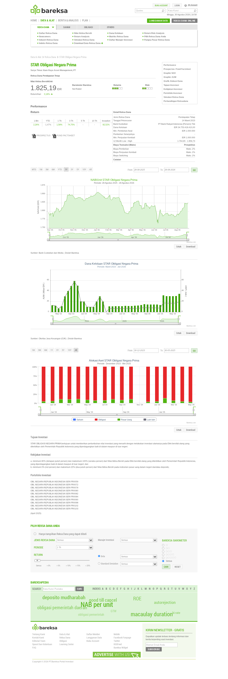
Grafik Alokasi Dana (173, 81)
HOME (34, 20)
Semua (169, 561)
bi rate (176, 612)
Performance (170, 65)
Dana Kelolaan (116, 33)
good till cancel (103, 600)
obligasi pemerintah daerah (62, 607)
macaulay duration (152, 614)
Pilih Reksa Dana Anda (155, 36)
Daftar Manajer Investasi (121, 40)
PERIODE (38, 547)
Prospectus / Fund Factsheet (177, 69)
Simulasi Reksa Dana (84, 40)
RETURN (38, 554)
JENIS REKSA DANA (44, 540)
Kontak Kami (38, 637)
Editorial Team (38, 640)
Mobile (117, 634)
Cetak (178, 246)
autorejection (165, 602)
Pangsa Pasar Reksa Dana (157, 40)
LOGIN (177, 5)
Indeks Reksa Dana (48, 43)
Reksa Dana (50, 56)
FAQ (34, 647)
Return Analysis (81, 36)
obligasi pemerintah (91, 614)
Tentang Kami (38, 634)
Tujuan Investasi (171, 85)
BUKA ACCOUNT (161, 5)
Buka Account (92, 640)
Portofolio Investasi (173, 93)
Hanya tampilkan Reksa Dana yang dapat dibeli (63, 534)
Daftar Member (93, 634)
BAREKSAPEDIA (40, 582)
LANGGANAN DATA (158, 20)
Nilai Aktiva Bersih (83, 33)
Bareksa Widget (121, 647)
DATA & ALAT (48, 20)
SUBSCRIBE (154, 649)
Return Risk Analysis (154, 33)
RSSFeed (118, 644)
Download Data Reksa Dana (87, 43)
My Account (192, 5)
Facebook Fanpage (122, 637)
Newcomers (45, 36)
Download (190, 246)
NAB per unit (97, 604)
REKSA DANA (43, 27)
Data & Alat (36, 56)
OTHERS (110, 27)
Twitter (117, 640)
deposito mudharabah (63, 597)
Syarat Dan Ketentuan (42, 644)
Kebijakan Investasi (173, 89)
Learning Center (66, 644)
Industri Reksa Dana (48, 40)
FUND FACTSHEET (66, 135)
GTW (113, 611)
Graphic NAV (170, 73)
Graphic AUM (170, 77)
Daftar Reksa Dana (48, 33)
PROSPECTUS (43, 135)
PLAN (85, 20)
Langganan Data (94, 637)
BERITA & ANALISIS (68, 20)
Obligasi (63, 640)
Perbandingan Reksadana (176, 101)
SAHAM (66, 27)
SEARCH (36, 589)
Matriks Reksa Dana (119, 36)
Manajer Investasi (106, 539)
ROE (137, 598)
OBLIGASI (88, 27)
